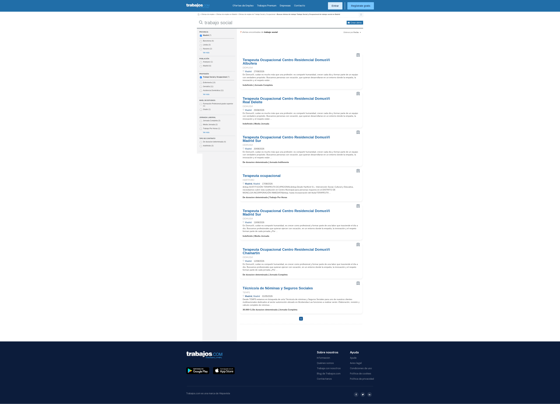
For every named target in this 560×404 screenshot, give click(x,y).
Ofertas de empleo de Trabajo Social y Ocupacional (257, 14)
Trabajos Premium (266, 6)
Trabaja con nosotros (329, 368)
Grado (207, 109)
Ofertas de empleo (208, 14)
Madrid (206, 35)
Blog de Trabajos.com (329, 373)
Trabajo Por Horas (211, 128)
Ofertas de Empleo (243, 6)
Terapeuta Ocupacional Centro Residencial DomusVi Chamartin (286, 251)
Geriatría (206, 86)
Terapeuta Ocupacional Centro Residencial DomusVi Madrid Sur (286, 138)
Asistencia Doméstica (211, 90)
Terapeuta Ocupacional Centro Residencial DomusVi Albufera (286, 61)
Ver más (206, 53)
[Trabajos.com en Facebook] (356, 394)
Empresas (285, 6)
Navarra (206, 49)
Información (323, 358)
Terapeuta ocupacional (262, 175)
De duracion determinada (214, 142)
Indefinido (208, 146)
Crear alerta (356, 22)
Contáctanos (324, 379)
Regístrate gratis (360, 5)
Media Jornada (210, 125)
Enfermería (207, 83)
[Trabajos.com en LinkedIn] (369, 394)
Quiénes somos (325, 363)
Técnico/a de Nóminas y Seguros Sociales (278, 288)
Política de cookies (360, 373)
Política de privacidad (362, 379)
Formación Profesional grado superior (218, 105)
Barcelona (207, 41)
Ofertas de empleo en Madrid (226, 14)
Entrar (335, 5)
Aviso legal (356, 363)
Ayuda (353, 358)
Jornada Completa (211, 121)
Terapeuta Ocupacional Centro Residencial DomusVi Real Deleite (286, 100)
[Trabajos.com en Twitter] (362, 394)
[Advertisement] (295, 44)
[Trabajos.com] (198, 8)
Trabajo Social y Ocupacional (215, 77)
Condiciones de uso (361, 368)
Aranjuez (206, 62)
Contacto (299, 6)
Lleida (205, 45)
